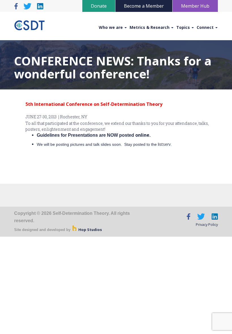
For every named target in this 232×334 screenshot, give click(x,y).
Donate (99, 6)
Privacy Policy (207, 224)
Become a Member (144, 6)
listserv (164, 144)
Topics (183, 27)
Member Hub (195, 6)
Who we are (111, 27)
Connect (206, 27)
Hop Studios (90, 229)
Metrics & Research (150, 27)
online (142, 135)
